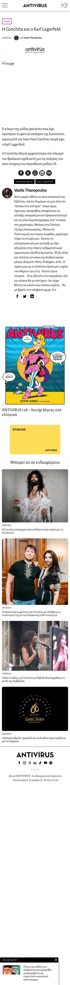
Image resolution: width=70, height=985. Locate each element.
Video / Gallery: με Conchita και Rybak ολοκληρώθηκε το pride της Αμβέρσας (33, 679)
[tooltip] (21, 173)
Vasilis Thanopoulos (33, 38)
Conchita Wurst (24, 181)
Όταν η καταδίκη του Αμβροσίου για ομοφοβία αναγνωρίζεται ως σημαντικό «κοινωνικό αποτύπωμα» (37, 973)
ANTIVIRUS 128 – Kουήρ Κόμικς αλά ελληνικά (32, 412)
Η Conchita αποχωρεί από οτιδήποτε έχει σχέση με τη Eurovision (32, 531)
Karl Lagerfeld (45, 181)
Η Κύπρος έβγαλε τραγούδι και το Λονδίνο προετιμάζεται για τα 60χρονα (34, 740)
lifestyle (7, 21)
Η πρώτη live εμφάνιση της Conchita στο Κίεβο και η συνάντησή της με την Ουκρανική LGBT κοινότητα (31, 614)
